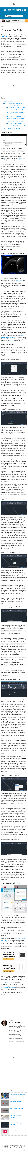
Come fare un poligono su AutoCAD (16, 118)
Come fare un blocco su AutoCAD (15, 123)
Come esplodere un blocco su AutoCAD (17, 126)
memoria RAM (21, 158)
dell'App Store (4, 941)
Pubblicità (13, 1146)
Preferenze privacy (18, 1147)
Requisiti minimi (8, 101)
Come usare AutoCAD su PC (11, 106)
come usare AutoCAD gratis (8, 987)
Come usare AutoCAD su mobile (12, 128)
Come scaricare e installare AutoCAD (13, 103)
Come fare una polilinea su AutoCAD (16, 116)
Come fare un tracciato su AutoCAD (16, 110)
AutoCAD (4, 36)
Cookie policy (11, 1147)
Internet (19, 13)
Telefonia (14, 13)
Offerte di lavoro (19, 1146)
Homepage (5, 1145)
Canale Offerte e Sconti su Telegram (12, 21)
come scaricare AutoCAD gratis (12, 336)
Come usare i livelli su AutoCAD (15, 121)
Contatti (8, 1146)
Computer (9, 13)
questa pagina (16, 247)
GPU (4, 160)
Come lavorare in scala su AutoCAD (16, 107)
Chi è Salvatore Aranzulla (14, 1145)
